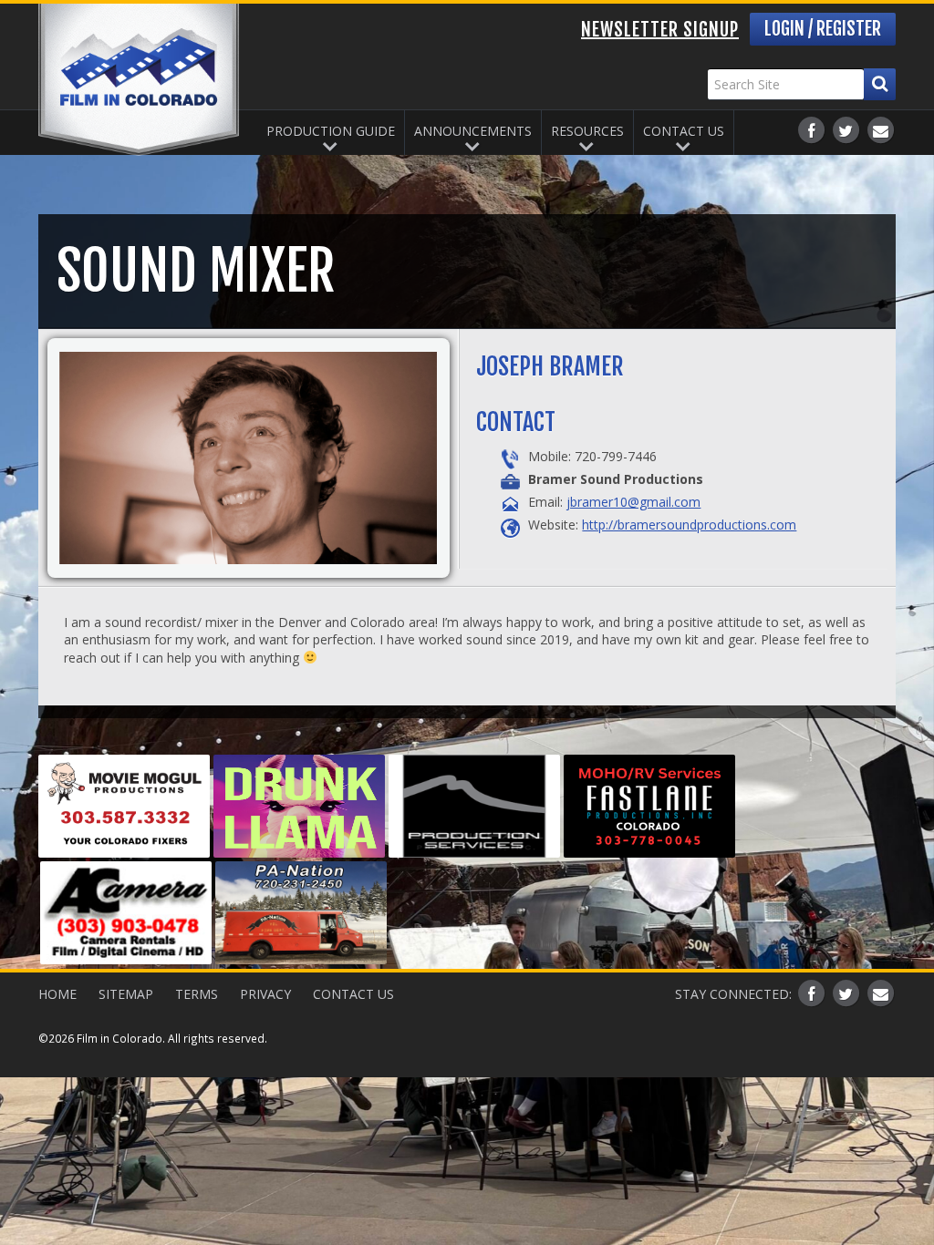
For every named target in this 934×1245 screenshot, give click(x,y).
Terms (196, 994)
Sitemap (126, 994)
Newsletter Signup (660, 29)
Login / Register (822, 28)
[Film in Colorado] (138, 80)
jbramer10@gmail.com (633, 501)
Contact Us (683, 130)
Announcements (473, 130)
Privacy (265, 994)
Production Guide (330, 130)
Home (57, 994)
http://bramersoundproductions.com (689, 524)
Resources (587, 130)
